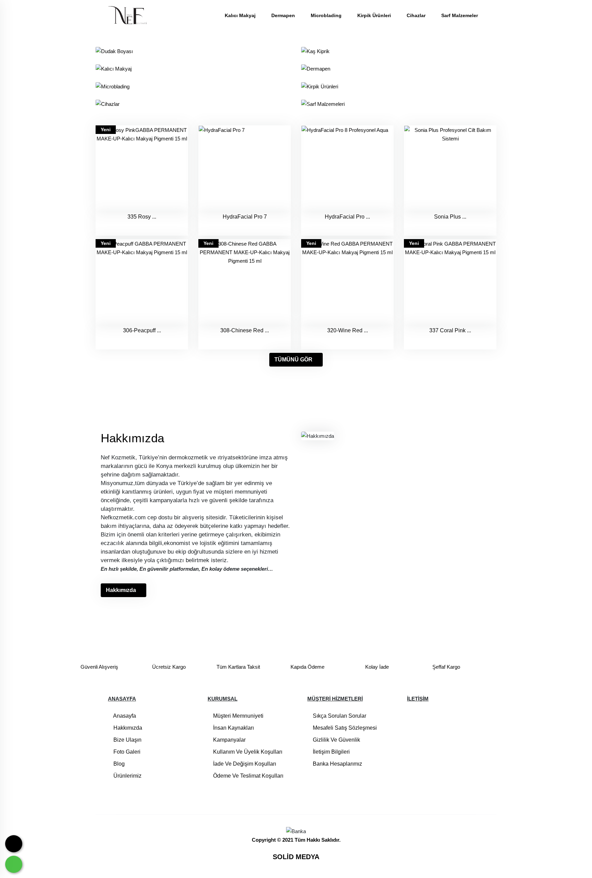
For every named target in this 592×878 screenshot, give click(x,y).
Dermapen (283, 15)
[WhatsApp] (13, 864)
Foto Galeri (126, 752)
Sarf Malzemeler (459, 15)
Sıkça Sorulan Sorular (338, 716)
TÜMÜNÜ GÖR (293, 359)
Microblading (327, 15)
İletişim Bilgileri (330, 752)
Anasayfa (124, 716)
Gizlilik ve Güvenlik (335, 740)
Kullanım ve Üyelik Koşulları (247, 752)
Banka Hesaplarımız (336, 764)
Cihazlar (417, 15)
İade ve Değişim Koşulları (244, 764)
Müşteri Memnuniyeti (237, 716)
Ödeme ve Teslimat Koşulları (247, 776)
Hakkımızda (121, 590)
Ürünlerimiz (126, 776)
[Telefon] (13, 843)
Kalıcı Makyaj (241, 15)
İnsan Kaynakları (233, 728)
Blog (118, 764)
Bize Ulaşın (126, 740)
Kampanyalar (229, 740)
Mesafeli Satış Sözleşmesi (344, 728)
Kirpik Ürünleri (374, 15)
